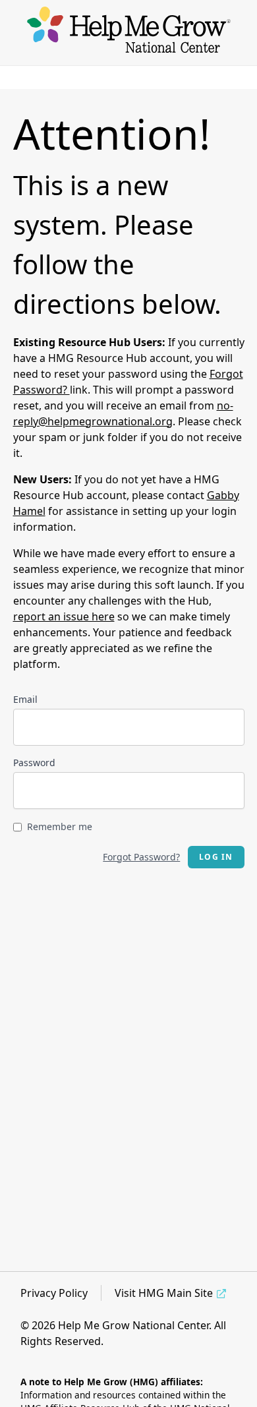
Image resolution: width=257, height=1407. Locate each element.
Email (25, 699)
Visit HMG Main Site (164, 1293)
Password (34, 762)
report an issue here (64, 616)
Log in (216, 856)
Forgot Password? (141, 857)
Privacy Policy (54, 1293)
